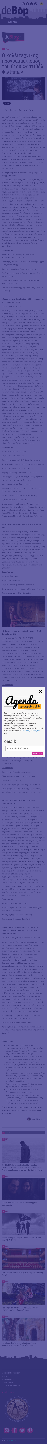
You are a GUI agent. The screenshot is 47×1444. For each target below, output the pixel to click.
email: (10, 741)
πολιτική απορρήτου (31, 730)
